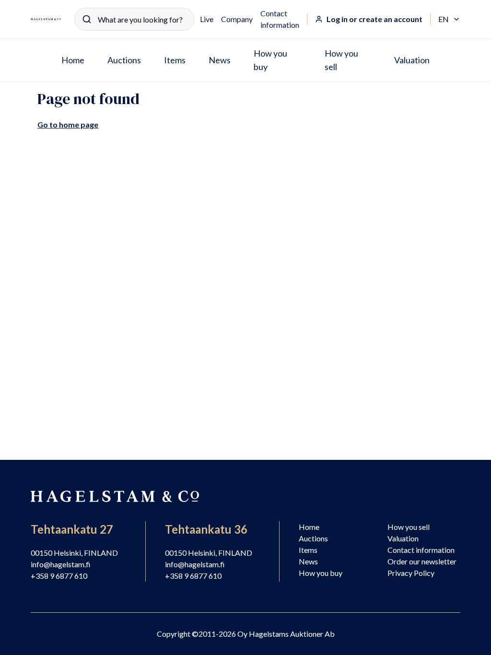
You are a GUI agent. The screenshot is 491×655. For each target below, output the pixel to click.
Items (175, 60)
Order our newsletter (421, 561)
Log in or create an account (374, 18)
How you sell (341, 60)
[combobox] (134, 19)
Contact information (279, 19)
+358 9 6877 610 (59, 575)
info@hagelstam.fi (61, 564)
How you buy (270, 60)
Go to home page (67, 124)
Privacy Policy (410, 572)
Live (206, 18)
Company (237, 18)
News (220, 60)
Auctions (124, 60)
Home (72, 60)
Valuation (412, 60)
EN (449, 19)
